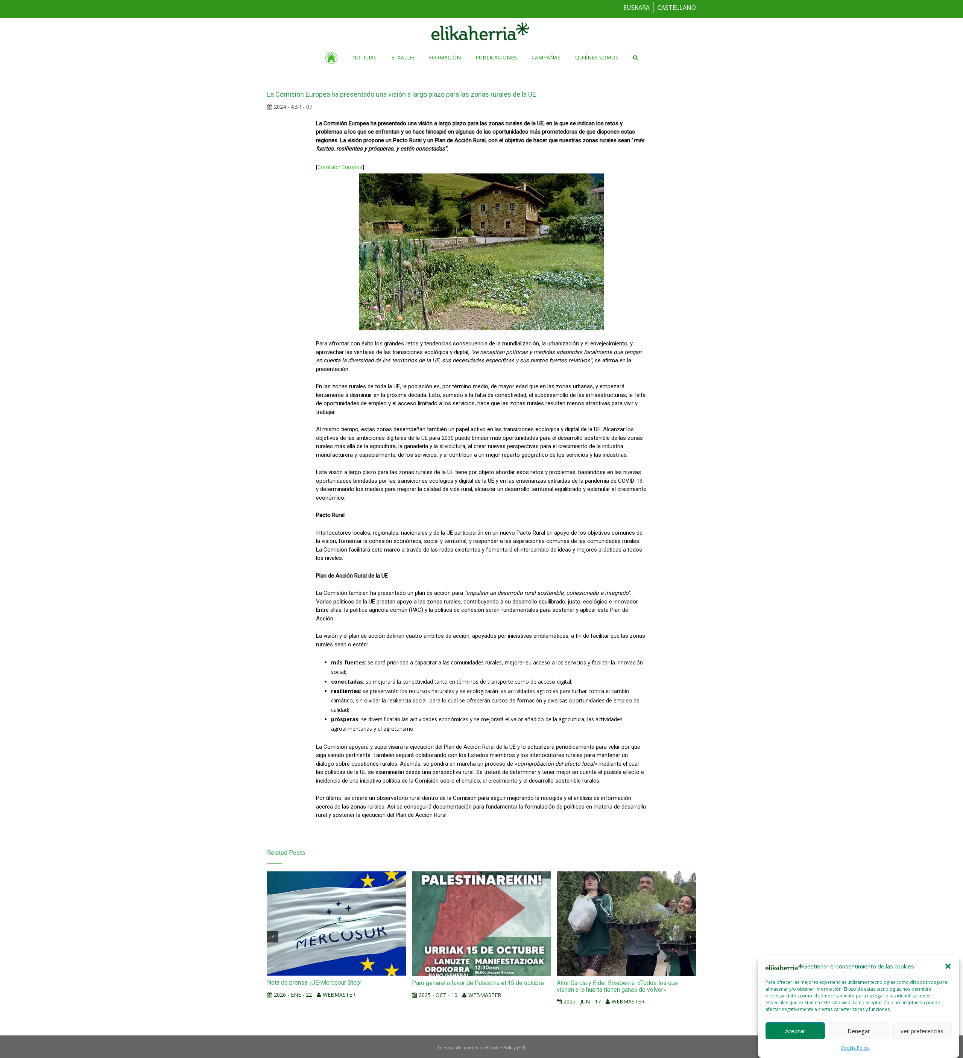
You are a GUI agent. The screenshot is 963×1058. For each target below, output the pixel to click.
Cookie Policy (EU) (506, 1047)
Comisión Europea (339, 166)
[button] (948, 966)
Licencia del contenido (462, 1047)
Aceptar (795, 1030)
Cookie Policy (855, 1048)
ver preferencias (922, 1030)
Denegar (859, 1030)
